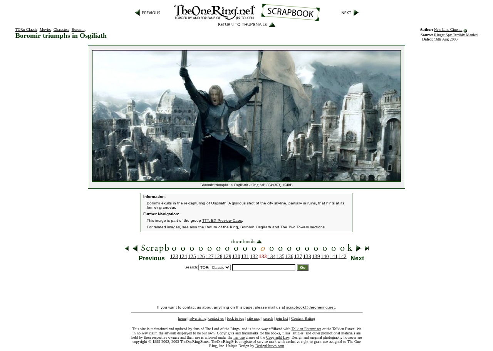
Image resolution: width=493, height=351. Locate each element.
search (268, 318)
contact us (216, 318)
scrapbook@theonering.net (310, 307)
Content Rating (303, 318)
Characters (61, 29)
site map (253, 318)
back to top (235, 318)
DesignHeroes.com (269, 346)
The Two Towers (294, 227)
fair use (239, 337)
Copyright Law (277, 337)
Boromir (78, 29)
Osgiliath (263, 227)
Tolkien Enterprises (306, 329)
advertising (197, 318)
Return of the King (221, 227)
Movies (45, 29)
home (182, 318)
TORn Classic (26, 29)
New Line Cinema (448, 29)
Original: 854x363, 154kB (272, 185)
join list (282, 318)
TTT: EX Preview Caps (222, 220)
